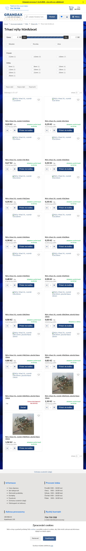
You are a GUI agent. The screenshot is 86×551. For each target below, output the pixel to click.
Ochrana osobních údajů (43, 472)
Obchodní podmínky (16, 493)
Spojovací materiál (17, 24)
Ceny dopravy (13, 488)
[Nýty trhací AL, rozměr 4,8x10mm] (23, 302)
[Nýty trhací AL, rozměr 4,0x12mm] (23, 186)
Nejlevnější (21, 87)
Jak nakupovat (14, 491)
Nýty (26, 24)
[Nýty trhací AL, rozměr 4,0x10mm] (63, 147)
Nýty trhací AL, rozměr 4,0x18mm (57, 237)
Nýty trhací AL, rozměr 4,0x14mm (57, 199)
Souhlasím (49, 538)
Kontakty (12, 496)
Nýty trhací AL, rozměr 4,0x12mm (17, 199)
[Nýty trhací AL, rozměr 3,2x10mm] (23, 108)
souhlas (33, 529)
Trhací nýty (34, 24)
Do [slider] (66, 37)
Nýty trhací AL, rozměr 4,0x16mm (17, 237)
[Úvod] (13, 16)
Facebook (12, 498)
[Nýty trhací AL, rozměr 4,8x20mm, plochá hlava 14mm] (23, 383)
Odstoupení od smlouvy (17, 503)
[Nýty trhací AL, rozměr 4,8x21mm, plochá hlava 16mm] (63, 383)
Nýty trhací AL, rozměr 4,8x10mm (17, 315)
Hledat (52, 17)
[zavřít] (83, 2)
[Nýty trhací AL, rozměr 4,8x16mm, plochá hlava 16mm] (63, 342)
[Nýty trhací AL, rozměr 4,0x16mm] (23, 224)
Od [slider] (24, 37)
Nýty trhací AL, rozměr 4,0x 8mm (17, 160)
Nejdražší (32, 87)
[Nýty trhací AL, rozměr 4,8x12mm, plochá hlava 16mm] (23, 342)
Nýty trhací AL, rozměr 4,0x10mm (57, 160)
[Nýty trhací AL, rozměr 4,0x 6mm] (63, 108)
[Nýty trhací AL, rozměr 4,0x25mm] (63, 263)
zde (52, 546)
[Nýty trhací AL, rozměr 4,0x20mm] (23, 263)
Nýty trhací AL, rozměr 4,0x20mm (17, 276)
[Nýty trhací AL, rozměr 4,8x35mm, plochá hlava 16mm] (23, 424)
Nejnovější (9, 87)
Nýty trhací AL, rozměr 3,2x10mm (17, 121)
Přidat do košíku (26, 130)
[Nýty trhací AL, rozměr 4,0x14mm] (63, 186)
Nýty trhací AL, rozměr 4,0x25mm (57, 276)
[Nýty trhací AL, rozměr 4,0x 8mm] (23, 147)
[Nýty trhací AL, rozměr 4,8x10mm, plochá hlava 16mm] (63, 302)
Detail (23, 407)
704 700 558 (15, 8)
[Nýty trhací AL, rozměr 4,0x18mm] (63, 224)
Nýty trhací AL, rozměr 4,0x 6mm (57, 121)
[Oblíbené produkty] (61, 17)
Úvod (6, 24)
